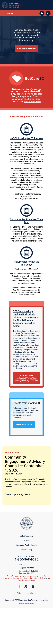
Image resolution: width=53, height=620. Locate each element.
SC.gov (27, 540)
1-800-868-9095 (26, 559)
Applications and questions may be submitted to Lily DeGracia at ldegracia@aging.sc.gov (26, 378)
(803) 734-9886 (28, 568)
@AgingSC (34, 403)
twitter (25, 586)
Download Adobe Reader (26, 545)
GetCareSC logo (26, 78)
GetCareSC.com (32, 101)
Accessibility (26, 549)
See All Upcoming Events (17, 494)
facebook (19, 586)
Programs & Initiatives (26, 48)
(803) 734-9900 (29, 565)
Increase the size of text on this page (41, 13)
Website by (26, 603)
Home (15, 5)
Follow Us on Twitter (24, 424)
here (45, 578)
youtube (33, 586)
